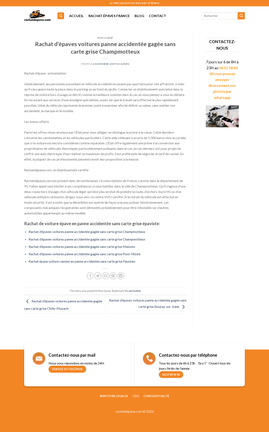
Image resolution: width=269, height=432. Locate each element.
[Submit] (241, 15)
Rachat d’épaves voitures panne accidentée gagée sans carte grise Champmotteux (87, 232)
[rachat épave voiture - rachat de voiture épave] (37, 15)
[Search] (60, 15)
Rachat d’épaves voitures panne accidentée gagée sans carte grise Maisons (82, 247)
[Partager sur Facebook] (90, 275)
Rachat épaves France (109, 16)
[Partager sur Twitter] (97, 275)
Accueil (76, 16)
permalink (135, 290)
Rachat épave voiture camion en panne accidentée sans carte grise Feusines (82, 261)
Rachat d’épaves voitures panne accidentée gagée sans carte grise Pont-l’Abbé (84, 254)
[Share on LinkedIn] (120, 275)
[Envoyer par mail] (105, 275)
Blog (139, 16)
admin (125, 63)
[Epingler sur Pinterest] (113, 275)
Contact (157, 16)
